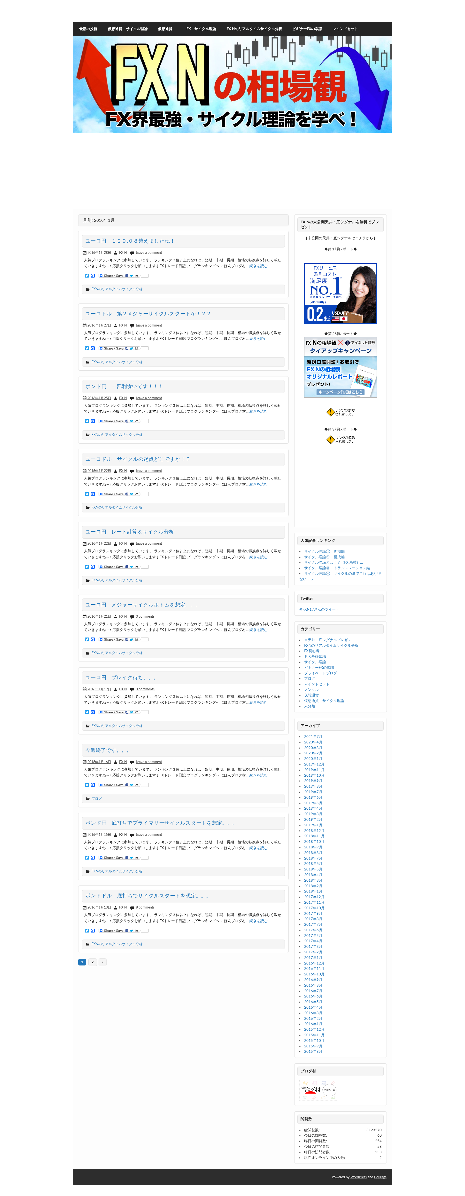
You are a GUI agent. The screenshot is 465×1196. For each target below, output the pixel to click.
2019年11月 (314, 770)
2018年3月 (313, 880)
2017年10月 (314, 908)
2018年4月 (313, 875)
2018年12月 (314, 831)
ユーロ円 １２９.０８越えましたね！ (130, 241)
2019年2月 (313, 819)
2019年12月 (314, 764)
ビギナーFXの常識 (307, 29)
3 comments (145, 616)
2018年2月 (313, 886)
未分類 (309, 706)
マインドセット (345, 29)
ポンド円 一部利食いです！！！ (124, 386)
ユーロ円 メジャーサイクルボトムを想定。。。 (143, 605)
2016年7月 (313, 991)
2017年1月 (313, 958)
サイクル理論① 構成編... (326, 557)
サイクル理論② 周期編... (326, 551)
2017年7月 (313, 924)
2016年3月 (313, 1013)
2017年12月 (314, 897)
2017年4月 (313, 941)
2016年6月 (313, 996)
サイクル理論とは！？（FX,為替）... (333, 562)
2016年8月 (313, 985)
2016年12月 (314, 963)
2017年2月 (313, 952)
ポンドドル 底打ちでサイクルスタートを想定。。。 (148, 896)
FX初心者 (311, 651)
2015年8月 (313, 1051)
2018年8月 (313, 853)
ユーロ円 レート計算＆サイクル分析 (129, 532)
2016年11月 (314, 969)
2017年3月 (313, 947)
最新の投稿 (88, 29)
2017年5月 (313, 936)
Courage (380, 1177)
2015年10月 (314, 1041)
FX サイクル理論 (199, 29)
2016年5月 (313, 1002)
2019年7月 (313, 792)
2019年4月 (313, 808)
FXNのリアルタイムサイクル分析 (117, 289)
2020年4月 (313, 742)
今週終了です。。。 (108, 750)
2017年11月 (314, 902)
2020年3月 (313, 748)
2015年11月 (314, 1035)
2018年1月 (313, 891)
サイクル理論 (315, 662)
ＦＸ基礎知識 (315, 656)
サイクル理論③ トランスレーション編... (338, 568)
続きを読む (258, 266)
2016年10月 (314, 974)
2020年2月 (313, 753)
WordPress (358, 1177)
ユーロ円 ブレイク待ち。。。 (121, 677)
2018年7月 (313, 858)
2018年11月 (314, 836)
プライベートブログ (320, 673)
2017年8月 (313, 919)
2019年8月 (313, 786)
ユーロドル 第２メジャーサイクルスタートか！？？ (148, 314)
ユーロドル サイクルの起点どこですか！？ (138, 459)
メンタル (311, 690)
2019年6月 (313, 797)
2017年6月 (313, 930)
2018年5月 (313, 869)
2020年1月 (313, 759)
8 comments (145, 907)
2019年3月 (313, 814)
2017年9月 (313, 914)
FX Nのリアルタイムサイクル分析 (254, 29)
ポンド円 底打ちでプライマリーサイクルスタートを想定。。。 (161, 823)
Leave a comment (149, 253)
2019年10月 (314, 775)
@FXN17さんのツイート (319, 609)
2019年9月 (313, 781)
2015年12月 (314, 1029)
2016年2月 (313, 1019)
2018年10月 (314, 842)
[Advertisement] (232, 175)
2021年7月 (313, 737)
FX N (123, 253)
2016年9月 (313, 980)
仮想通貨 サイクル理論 (128, 29)
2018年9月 (313, 847)
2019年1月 (313, 825)
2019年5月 (313, 803)
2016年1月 (313, 1024)
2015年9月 (313, 1046)
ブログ (97, 798)
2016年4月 (313, 1007)
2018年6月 (313, 864)
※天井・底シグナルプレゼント (329, 640)
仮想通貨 (165, 29)
